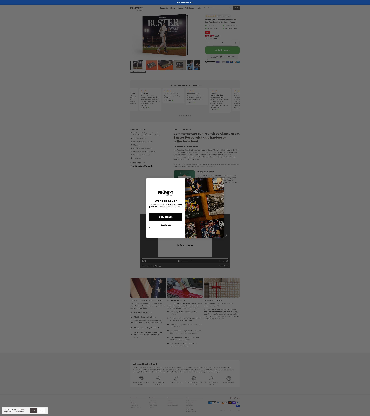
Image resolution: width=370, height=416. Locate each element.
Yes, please (166, 216)
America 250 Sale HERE (185, 2)
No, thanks (166, 225)
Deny (41, 410)
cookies (21, 409)
